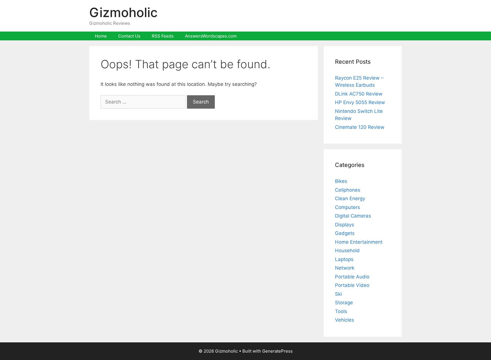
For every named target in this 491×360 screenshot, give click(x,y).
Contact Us (129, 36)
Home (101, 36)
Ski (338, 294)
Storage (344, 302)
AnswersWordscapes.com (211, 36)
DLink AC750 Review (358, 94)
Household (347, 250)
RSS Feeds (163, 36)
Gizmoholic (123, 12)
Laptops (344, 259)
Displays (344, 224)
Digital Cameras (353, 216)
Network (344, 268)
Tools (341, 311)
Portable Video (352, 285)
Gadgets (345, 233)
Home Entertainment (358, 242)
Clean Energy (350, 198)
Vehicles (344, 320)
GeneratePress (277, 351)
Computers (347, 207)
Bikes (341, 181)
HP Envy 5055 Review (360, 102)
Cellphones (347, 190)
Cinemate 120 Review (359, 127)
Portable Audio (352, 277)
